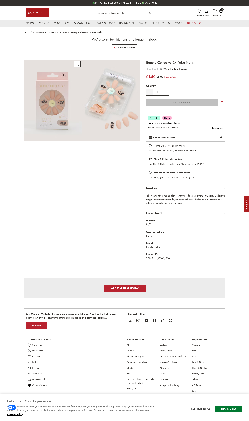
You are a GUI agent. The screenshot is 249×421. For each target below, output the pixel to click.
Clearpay (164, 379)
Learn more (217, 127)
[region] (124, 407)
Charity (130, 368)
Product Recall (38, 379)
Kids (194, 356)
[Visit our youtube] (146, 320)
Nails (64, 32)
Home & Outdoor (200, 368)
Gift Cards (36, 356)
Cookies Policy (15, 414)
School (195, 379)
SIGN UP (37, 325)
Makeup (55, 32)
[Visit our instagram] (138, 320)
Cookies (163, 344)
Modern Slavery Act (136, 356)
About (129, 344)
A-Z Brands (197, 385)
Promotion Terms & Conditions (173, 356)
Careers (130, 350)
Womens (196, 344)
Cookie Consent (39, 385)
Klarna (162, 373)
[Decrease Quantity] (149, 92)
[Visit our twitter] (130, 320)
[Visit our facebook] (154, 320)
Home (26, 32)
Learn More (178, 145)
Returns (35, 368)
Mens (194, 350)
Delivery (36, 362)
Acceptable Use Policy (169, 385)
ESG (129, 373)
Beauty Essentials (40, 32)
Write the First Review (175, 69)
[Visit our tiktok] (162, 320)
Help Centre (37, 350)
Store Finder (37, 344)
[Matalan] (37, 12)
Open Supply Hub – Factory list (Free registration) (140, 381)
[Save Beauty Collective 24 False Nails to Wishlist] (115, 47)
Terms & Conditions (168, 362)
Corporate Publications (137, 362)
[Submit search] (150, 13)
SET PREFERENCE (200, 408)
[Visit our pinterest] (170, 320)
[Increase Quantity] (166, 92)
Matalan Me (38, 373)
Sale (194, 391)
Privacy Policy (165, 368)
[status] (158, 92)
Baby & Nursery (199, 362)
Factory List (131, 388)
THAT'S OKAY (228, 408)
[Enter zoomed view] (77, 64)
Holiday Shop (198, 373)
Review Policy (166, 350)
